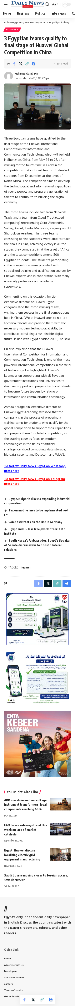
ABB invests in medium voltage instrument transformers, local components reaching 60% (25, 804)
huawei (25, 567)
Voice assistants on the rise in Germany (35, 522)
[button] (7, 4)
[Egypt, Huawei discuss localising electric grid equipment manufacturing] (60, 854)
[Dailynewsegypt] (27, 4)
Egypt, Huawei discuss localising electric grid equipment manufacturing (22, 854)
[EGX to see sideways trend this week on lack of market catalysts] (60, 829)
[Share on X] (21, 63)
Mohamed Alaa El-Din (26, 73)
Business (12, 29)
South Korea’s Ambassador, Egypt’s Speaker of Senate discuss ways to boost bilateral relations (37, 545)
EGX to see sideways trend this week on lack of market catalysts (25, 829)
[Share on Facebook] (14, 63)
